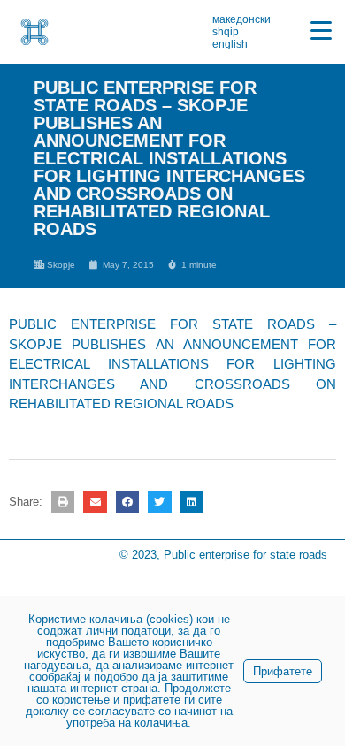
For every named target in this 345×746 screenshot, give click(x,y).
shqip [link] (225, 32)
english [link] (230, 44)
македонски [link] (241, 19)
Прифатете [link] (282, 671)
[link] (34, 32)
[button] (62, 502)
